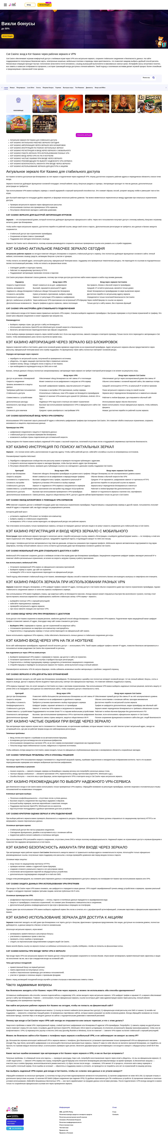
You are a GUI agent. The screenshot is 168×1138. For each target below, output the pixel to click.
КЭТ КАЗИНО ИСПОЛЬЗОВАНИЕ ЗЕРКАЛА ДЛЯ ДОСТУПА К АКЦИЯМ (39, 166)
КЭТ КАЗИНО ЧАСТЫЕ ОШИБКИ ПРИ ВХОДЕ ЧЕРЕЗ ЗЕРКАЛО (36, 158)
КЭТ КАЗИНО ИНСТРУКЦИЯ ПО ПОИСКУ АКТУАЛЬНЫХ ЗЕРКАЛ (36, 148)
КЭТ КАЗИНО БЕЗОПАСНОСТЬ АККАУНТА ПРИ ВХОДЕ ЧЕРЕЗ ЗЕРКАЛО (40, 164)
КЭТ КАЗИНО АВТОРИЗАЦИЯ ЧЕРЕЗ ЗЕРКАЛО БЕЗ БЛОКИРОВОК (38, 145)
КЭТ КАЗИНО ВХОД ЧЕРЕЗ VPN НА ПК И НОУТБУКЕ (31, 156)
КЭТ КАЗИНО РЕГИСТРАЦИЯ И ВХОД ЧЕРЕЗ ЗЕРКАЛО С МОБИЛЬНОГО (40, 150)
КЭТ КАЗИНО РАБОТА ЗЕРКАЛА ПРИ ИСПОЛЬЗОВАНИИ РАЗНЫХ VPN (39, 153)
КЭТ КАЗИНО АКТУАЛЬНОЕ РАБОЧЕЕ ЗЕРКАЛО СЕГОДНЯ (34, 143)
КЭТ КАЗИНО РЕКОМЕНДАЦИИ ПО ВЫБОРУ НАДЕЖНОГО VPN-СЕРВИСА (41, 161)
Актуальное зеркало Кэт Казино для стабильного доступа (33, 140)
